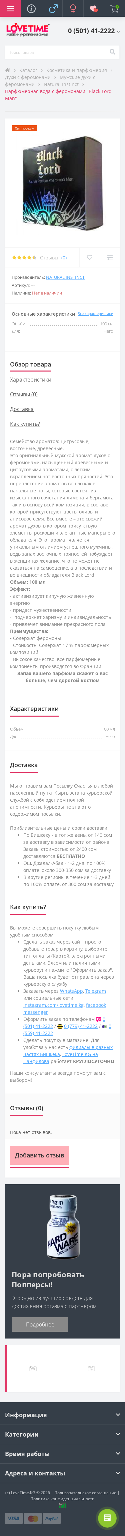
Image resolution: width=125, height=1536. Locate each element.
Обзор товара (30, 364)
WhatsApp (71, 991)
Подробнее (40, 1324)
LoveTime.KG (23, 1492)
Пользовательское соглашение (85, 1492)
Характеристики (30, 379)
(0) (64, 257)
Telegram (95, 991)
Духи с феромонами (28, 77)
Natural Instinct (62, 84)
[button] (94, 30)
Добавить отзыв (39, 1155)
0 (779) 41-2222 (81, 1026)
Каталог (29, 70)
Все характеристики (95, 313)
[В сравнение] (110, 257)
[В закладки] (89, 257)
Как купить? (25, 423)
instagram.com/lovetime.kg (53, 1005)
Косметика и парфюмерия (77, 70)
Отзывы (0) (24, 394)
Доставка (22, 409)
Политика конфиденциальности (62, 1499)
